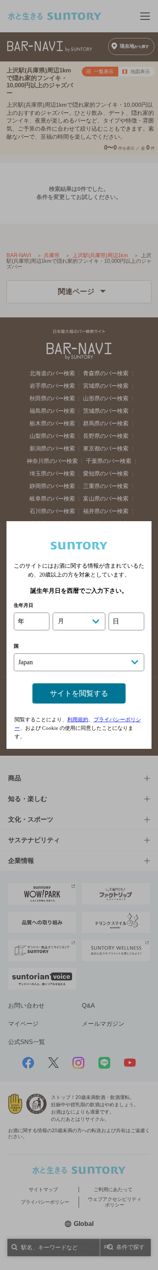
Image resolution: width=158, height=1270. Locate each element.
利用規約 (77, 719)
